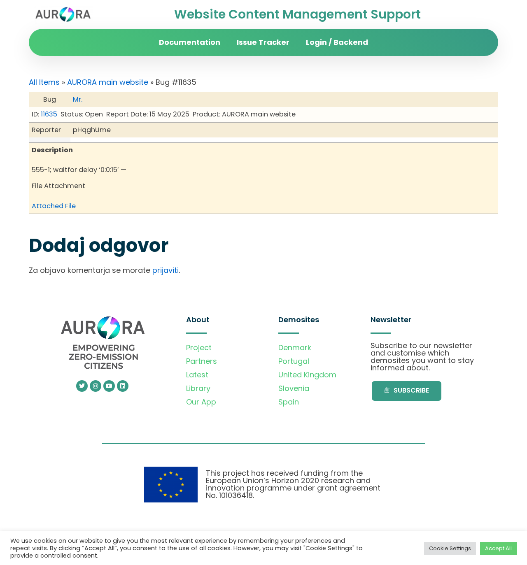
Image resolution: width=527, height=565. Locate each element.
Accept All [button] (498, 548)
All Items (44, 82)
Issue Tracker (263, 42)
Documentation (189, 42)
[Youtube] (109, 386)
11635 (49, 114)
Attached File (54, 206)
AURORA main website (107, 82)
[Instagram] (95, 386)
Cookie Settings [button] (450, 548)
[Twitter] (82, 386)
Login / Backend (337, 42)
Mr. (77, 99)
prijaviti (165, 270)
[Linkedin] (122, 386)
